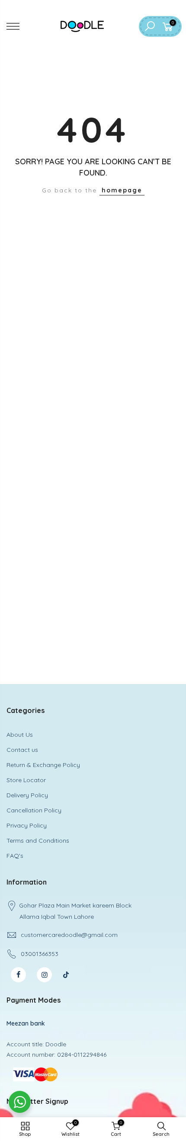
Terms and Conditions (37, 840)
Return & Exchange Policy (43, 765)
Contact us (22, 750)
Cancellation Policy (33, 810)
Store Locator (26, 780)
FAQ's (14, 856)
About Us (19, 734)
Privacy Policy (26, 825)
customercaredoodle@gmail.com (69, 935)
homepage (122, 190)
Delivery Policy (27, 795)
